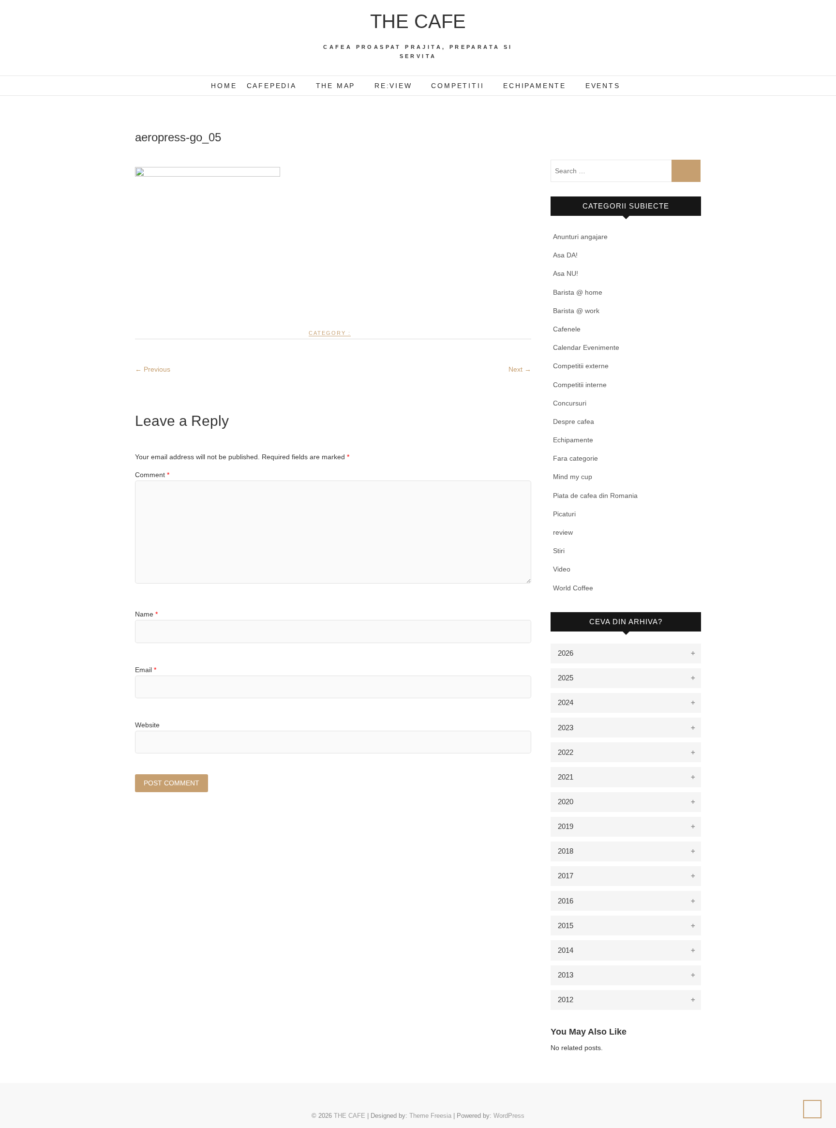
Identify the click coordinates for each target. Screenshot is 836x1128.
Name (146, 614)
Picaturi (564, 514)
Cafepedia (272, 86)
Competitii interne (580, 385)
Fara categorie (575, 458)
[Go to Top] (812, 1109)
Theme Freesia (430, 1115)
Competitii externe (581, 366)
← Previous (152, 369)
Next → (519, 369)
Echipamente (534, 86)
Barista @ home (577, 292)
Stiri (559, 551)
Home (224, 86)
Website (147, 725)
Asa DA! (565, 255)
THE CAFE (418, 21)
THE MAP (336, 86)
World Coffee (573, 588)
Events (602, 86)
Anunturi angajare (580, 237)
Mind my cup (572, 477)
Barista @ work (576, 311)
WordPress (508, 1115)
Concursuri (569, 403)
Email (145, 670)
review (563, 532)
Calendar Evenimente (586, 347)
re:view (393, 86)
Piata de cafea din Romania (595, 495)
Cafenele (567, 329)
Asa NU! (565, 273)
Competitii (457, 86)
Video (561, 569)
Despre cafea (573, 421)
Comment (152, 475)
